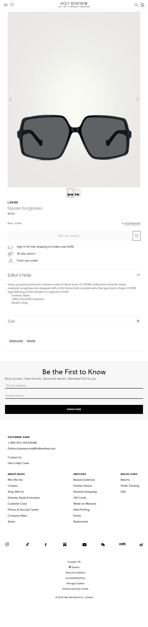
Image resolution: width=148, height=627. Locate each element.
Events (77, 515)
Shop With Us (16, 491)
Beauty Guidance (84, 480)
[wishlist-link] (11, 5)
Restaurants (80, 521)
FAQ (123, 491)
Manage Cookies (75, 583)
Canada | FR (74, 562)
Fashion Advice (82, 486)
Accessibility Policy (75, 577)
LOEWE (13, 202)
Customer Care (17, 503)
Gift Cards (79, 497)
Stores (11, 521)
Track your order (27, 260)
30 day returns (26, 253)
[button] (10, 99)
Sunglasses (16, 341)
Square (31, 341)
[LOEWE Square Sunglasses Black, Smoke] (70, 192)
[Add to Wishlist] (136, 236)
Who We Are (15, 480)
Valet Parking (81, 509)
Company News (17, 515)
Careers (13, 486)
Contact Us (14, 457)
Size (11, 321)
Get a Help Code (18, 463)
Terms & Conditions (75, 572)
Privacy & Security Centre (23, 509)
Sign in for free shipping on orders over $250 (45, 246)
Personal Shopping (85, 491)
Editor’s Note (19, 275)
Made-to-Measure (84, 503)
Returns (125, 480)
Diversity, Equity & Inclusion (24, 497)
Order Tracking (130, 486)
